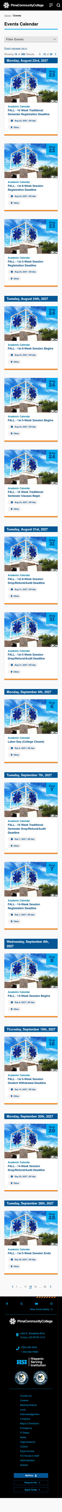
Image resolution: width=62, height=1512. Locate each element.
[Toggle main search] (58, 5)
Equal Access (27, 1451)
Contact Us (26, 1395)
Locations (25, 1418)
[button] (31, 39)
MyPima (29, 1475)
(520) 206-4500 (29, 1347)
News (23, 1437)
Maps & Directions (29, 1423)
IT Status (24, 1432)
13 (35, 1286)
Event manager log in (15, 48)
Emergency (26, 1428)
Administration (27, 1460)
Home (7, 15)
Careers (24, 1400)
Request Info (31, 1482)
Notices (24, 1465)
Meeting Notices (28, 1405)
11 (25, 1286)
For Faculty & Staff (29, 1455)
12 (30, 1287)
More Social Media (40, 1309)
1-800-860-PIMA (29, 1351)
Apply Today (31, 1489)
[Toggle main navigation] (51, 5)
